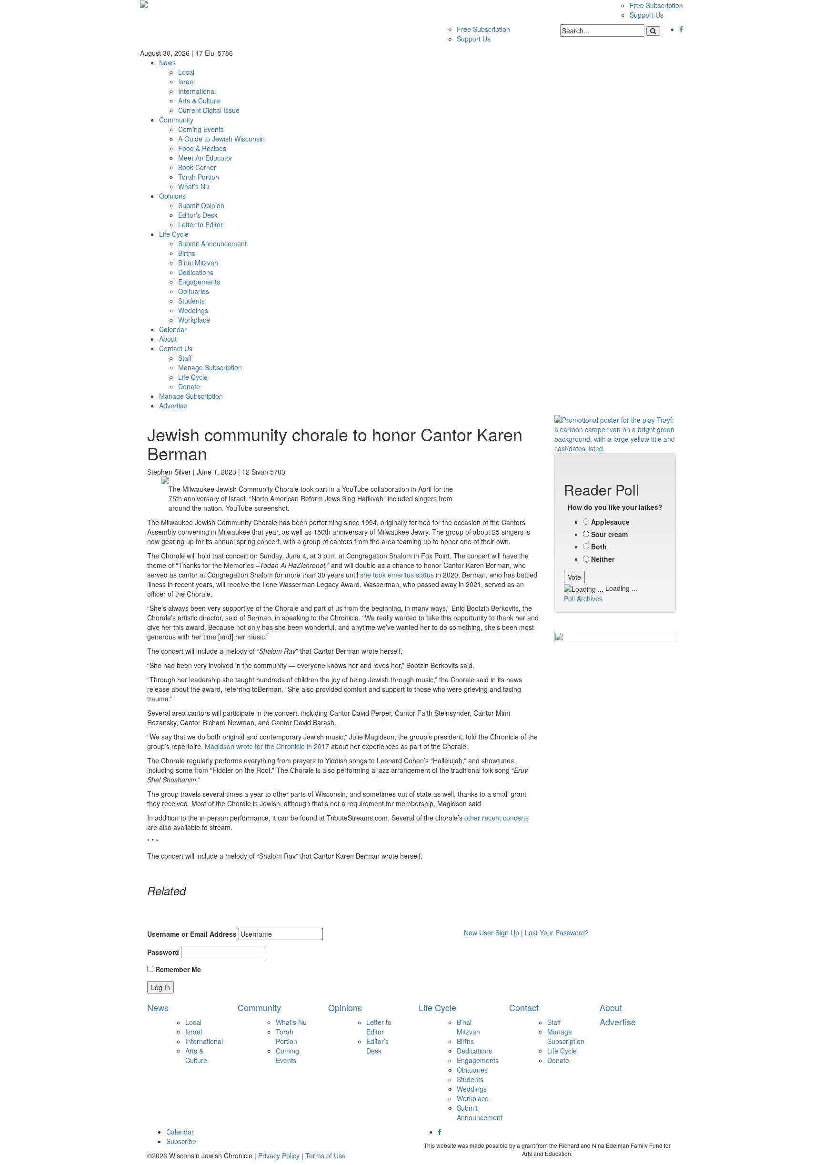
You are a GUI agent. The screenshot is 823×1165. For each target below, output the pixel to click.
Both (599, 546)
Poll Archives (583, 598)
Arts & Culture (199, 100)
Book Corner (197, 167)
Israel (186, 81)
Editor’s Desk (198, 215)
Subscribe (181, 1141)
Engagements (199, 281)
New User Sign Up (491, 932)
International (197, 91)
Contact (524, 1007)
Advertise (173, 405)
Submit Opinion (201, 205)
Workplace (194, 319)
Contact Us (175, 348)
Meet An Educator (205, 157)
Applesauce (610, 522)
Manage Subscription (210, 367)
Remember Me (177, 969)
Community (176, 119)
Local (186, 72)
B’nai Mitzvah (198, 262)
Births (186, 253)
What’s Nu (193, 186)
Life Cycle (174, 234)
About (168, 339)
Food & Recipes (202, 148)
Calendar (173, 329)
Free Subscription (656, 5)
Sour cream (609, 534)
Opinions (172, 196)
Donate (189, 386)
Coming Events (201, 129)
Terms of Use (325, 1155)
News (167, 62)
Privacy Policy (279, 1155)
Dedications (195, 272)
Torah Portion (198, 177)
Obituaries (193, 291)
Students (191, 300)
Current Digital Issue (209, 110)
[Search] (653, 31)
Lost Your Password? (557, 932)
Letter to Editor (200, 224)
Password (163, 952)
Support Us (646, 15)
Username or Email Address (192, 934)
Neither (602, 559)
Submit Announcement (212, 243)
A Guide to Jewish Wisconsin (221, 138)
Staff (184, 358)
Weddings (193, 310)
